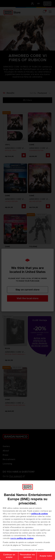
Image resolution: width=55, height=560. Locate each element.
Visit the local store (27, 298)
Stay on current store (27, 289)
